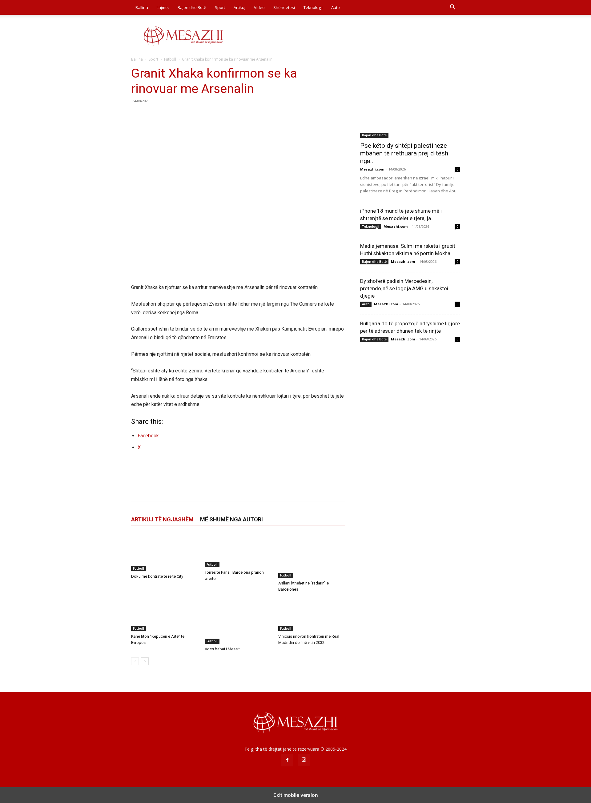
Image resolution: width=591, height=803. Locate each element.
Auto (335, 7)
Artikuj (239, 7)
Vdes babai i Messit (222, 649)
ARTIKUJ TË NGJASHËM (162, 519)
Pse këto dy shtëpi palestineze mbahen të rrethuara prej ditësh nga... (404, 153)
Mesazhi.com (372, 169)
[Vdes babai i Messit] (238, 621)
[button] (452, 8)
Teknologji (313, 7)
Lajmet (163, 7)
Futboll (170, 59)
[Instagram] (304, 760)
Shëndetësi (284, 7)
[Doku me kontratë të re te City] (164, 552)
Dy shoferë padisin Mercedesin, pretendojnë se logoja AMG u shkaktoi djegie (404, 288)
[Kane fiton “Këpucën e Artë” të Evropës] (164, 614)
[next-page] (145, 661)
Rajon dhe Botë (192, 7)
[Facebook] (137, 115)
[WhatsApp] (180, 115)
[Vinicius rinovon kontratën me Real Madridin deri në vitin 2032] (311, 614)
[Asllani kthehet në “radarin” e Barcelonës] (311, 556)
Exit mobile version (295, 795)
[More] (194, 115)
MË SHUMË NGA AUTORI (231, 519)
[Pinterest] (165, 115)
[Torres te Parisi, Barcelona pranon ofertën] (238, 550)
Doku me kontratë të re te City (157, 576)
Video (259, 7)
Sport (220, 7)
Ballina (141, 7)
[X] (151, 115)
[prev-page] (135, 661)
